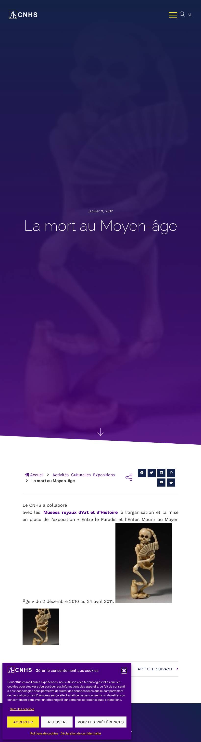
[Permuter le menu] (173, 15)
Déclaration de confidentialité (81, 733)
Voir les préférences (101, 722)
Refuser (56, 722)
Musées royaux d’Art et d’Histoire (80, 512)
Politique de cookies (44, 733)
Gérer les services (22, 709)
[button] (124, 670)
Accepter (23, 722)
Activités (60, 474)
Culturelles (81, 474)
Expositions (104, 474)
